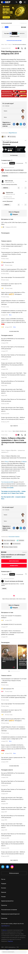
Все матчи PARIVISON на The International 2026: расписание (12, 339)
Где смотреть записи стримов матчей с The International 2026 (13, 758)
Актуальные (19, 163)
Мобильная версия (14, 873)
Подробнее (10, 941)
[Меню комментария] (26, 181)
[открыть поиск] (16, 2)
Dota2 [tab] (6, 27)
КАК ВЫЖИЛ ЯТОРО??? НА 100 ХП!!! (11, 624)
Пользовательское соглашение (9, 909)
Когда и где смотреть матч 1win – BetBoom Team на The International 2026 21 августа (13, 418)
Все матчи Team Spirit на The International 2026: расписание (12, 347)
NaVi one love (9, 180)
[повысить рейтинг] (18, 188)
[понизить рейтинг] (25, 188)
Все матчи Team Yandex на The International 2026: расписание (13, 355)
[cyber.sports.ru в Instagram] (12, 867)
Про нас (3, 879)
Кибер (2, 44)
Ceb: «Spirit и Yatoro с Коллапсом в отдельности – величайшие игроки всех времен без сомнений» (12, 632)
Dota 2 (6, 44)
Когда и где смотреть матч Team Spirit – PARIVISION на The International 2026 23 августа (12, 364)
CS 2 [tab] (3, 27)
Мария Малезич (13, 132)
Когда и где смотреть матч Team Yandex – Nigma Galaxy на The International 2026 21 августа (12, 409)
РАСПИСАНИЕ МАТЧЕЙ (6, 23)
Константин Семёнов (14, 536)
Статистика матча (14, 36)
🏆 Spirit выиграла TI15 (7, 262)
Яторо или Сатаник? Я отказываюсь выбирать (11, 616)
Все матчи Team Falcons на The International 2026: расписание (13, 400)
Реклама (3, 896)
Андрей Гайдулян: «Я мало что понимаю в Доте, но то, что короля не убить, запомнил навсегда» (13, 302)
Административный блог (7, 901)
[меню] (25, 2)
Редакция (3, 883)
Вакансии (3, 892)
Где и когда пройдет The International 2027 (13, 277)
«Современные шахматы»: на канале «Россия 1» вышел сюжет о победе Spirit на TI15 (13, 311)
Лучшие (12, 163)
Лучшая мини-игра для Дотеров (14, 170)
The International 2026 (7, 482)
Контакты (3, 888)
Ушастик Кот (9, 192)
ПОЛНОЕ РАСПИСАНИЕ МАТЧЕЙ (14, 40)
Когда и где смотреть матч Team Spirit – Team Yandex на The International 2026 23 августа (13, 374)
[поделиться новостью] (25, 48)
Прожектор (4, 905)
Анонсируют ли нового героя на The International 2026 (11, 284)
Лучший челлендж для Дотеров (14, 581)
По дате (4, 163)
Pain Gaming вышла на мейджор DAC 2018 (20, 44)
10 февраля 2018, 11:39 (9, 182)
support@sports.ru (5, 925)
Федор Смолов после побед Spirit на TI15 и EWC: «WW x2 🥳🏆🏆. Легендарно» (13, 293)
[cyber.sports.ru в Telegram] (3, 867)
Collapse (24, 461)
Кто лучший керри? (8, 103)
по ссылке (10, 487)
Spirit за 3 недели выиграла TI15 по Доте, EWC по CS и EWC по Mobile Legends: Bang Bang (14, 270)
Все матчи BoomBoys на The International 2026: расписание (12, 382)
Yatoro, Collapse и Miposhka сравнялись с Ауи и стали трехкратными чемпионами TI (14, 245)
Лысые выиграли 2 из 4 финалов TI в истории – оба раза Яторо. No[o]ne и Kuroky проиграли (13, 254)
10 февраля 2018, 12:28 (10, 194)
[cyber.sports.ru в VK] (8, 867)
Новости (10, 44)
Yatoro (6, 461)
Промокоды (4, 918)
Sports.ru (5, 930)
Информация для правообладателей (10, 914)
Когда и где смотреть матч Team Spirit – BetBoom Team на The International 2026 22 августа (13, 391)
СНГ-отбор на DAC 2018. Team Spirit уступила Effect (13, 223)
